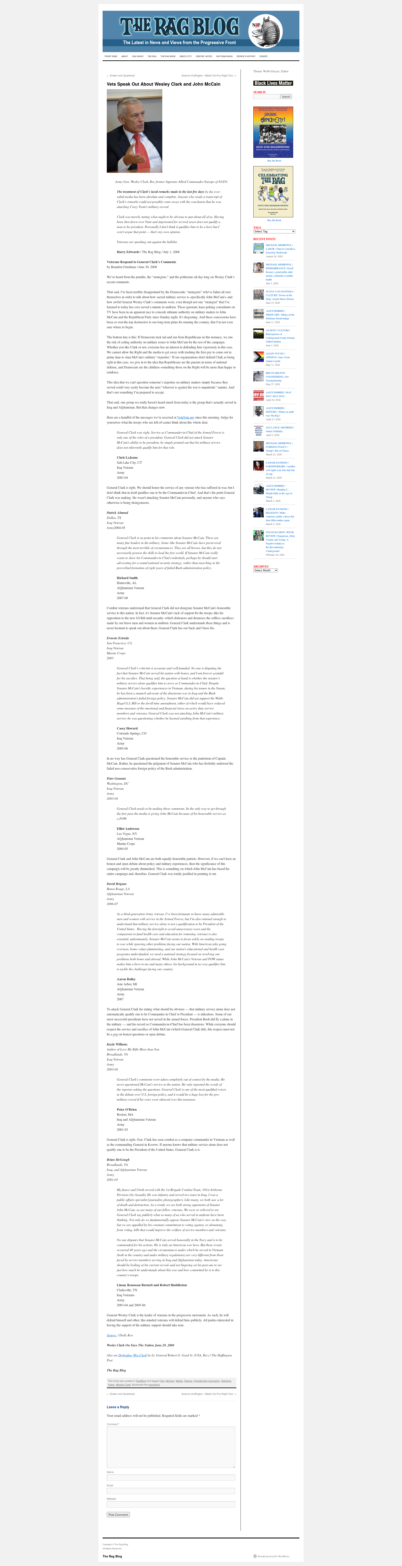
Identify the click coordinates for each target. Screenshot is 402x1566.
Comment (113, 1424)
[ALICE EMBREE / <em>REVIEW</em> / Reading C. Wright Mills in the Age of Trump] (258, 489)
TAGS (257, 227)
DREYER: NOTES (204, 56)
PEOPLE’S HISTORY (246, 56)
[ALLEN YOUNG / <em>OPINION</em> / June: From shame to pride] (258, 357)
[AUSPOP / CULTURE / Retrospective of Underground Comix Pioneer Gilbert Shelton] (258, 334)
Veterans (226, 1381)
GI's (162, 1381)
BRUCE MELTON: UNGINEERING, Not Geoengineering (277, 376)
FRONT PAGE (111, 56)
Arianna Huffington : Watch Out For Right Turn (209, 75)
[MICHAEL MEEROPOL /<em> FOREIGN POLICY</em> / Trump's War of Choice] (258, 446)
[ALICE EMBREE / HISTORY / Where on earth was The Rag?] (258, 411)
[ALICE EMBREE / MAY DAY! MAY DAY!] (258, 396)
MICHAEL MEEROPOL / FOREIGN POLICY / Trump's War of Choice (279, 446)
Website (111, 1498)
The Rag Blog (112, 1556)
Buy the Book (274, 160)
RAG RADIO (137, 56)
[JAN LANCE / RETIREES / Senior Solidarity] (258, 431)
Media (179, 1381)
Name (110, 1472)
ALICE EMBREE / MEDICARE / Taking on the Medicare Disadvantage (280, 314)
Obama (188, 1381)
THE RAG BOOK (168, 56)
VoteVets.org (185, 417)
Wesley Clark (123, 1384)
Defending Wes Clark (133, 1355)
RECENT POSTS (264, 239)
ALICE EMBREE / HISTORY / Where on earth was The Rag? (280, 411)
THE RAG (152, 56)
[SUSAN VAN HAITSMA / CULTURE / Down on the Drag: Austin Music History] (258, 295)
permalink (154, 1384)
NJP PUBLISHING (224, 56)
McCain (170, 1381)
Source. (112, 1335)
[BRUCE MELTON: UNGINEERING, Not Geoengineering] (258, 376)
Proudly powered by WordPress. (274, 1556)
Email (110, 1485)
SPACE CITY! (186, 56)
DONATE (264, 56)
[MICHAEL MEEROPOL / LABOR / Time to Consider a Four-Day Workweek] (258, 248)
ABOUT (124, 56)
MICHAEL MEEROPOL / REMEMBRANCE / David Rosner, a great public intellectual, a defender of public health (279, 272)
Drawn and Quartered (121, 75)
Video (111, 1384)
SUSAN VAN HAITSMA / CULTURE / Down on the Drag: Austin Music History (280, 295)
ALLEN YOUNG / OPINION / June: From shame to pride (278, 357)
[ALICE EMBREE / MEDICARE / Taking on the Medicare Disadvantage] (258, 314)
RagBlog (141, 1381)
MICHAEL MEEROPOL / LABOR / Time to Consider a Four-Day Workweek (280, 248)
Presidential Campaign (207, 1381)
